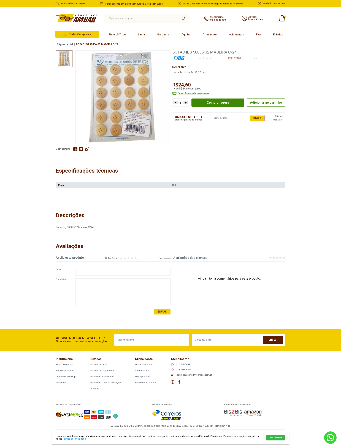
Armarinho (61, 382)
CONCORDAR (276, 437)
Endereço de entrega (145, 382)
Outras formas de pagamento (193, 93)
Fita (258, 34)
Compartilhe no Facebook (75, 149)
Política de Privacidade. (74, 438)
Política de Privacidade (101, 376)
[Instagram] (172, 382)
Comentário (61, 279)
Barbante (163, 34)
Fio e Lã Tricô (117, 34)
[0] (282, 18)
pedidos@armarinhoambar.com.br (194, 374)
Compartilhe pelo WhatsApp (87, 149)
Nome (58, 269)
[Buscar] (183, 18)
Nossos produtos (65, 370)
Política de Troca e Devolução (105, 382)
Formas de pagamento (102, 370)
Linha (141, 34)
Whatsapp (330, 437)
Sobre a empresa (64, 364)
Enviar (257, 118)
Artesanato (210, 34)
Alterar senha (142, 370)
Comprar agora (218, 102)
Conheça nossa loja (66, 376)
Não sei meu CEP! (278, 118)
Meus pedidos (142, 376)
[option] (64, 58)
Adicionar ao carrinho (266, 102)
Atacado (94, 388)
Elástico (278, 34)
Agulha (186, 34)
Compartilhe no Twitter (81, 149)
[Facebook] (179, 382)
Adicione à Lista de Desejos (255, 58)
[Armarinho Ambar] (76, 18)
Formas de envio (98, 364)
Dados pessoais (143, 364)
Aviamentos (236, 34)
